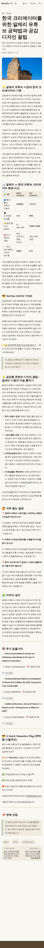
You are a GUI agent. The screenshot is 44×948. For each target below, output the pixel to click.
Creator (15, 842)
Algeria (6, 842)
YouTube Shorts (28, 842)
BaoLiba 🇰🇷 (7, 3)
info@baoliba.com (34, 796)
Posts (8, 13)
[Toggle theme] (15, 3)
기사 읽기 (9, 673)
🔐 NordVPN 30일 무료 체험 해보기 (20, 345)
